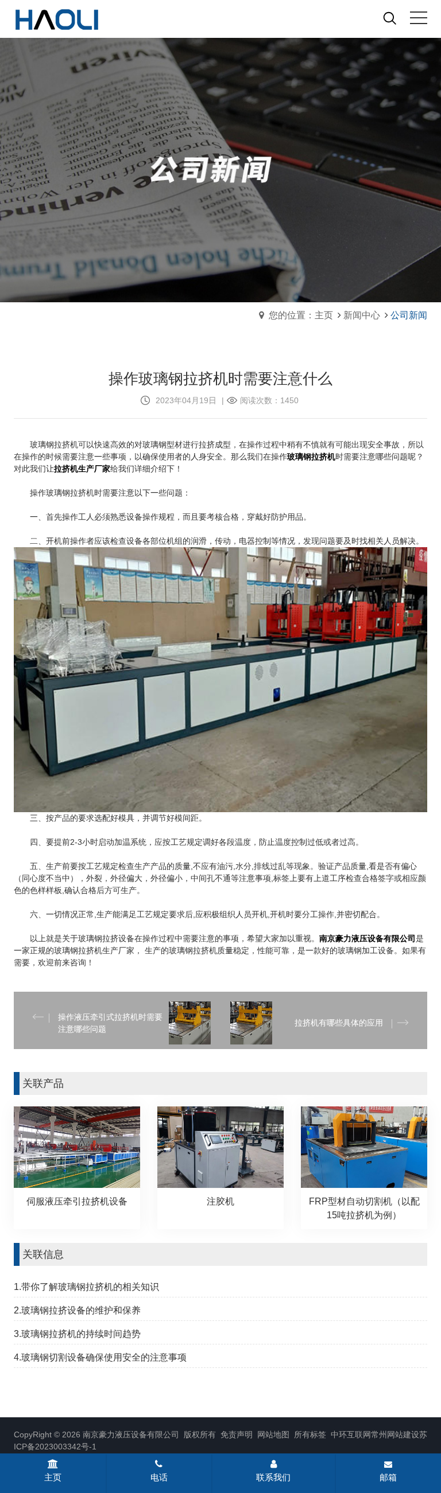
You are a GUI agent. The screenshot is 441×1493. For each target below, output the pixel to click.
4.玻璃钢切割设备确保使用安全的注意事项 (100, 1357)
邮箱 (388, 1477)
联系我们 (273, 1477)
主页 (52, 1477)
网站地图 (272, 1434)
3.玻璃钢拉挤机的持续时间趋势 (77, 1334)
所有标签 (310, 1434)
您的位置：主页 (301, 315)
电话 (159, 1477)
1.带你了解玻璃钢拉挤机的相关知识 (86, 1287)
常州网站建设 (395, 1434)
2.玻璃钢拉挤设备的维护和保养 (77, 1310)
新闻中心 (361, 315)
